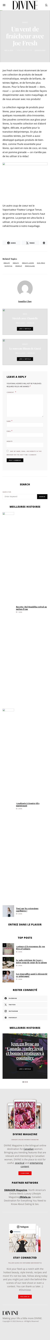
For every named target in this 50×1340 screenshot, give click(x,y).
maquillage (30, 266)
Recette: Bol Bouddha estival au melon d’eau (31, 607)
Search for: (7, 492)
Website (10, 441)
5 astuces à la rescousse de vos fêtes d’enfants (30, 947)
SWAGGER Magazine (15, 1190)
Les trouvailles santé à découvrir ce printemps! (31, 975)
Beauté (25, 22)
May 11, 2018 (20, 353)
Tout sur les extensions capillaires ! (27, 909)
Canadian (29, 1148)
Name (9, 420)
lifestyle (9, 266)
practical (19, 1162)
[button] (23, 1082)
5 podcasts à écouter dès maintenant (27, 804)
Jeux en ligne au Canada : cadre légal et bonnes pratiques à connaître (25, 1050)
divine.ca (30, 323)
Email (10, 430)
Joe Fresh (41, 263)
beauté (7, 263)
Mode (25, 314)
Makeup (19, 266)
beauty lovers (28, 263)
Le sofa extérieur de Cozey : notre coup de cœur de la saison (31, 961)
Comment (10, 392)
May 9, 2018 (8, 50)
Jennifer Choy (40, 50)
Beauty (16, 263)
